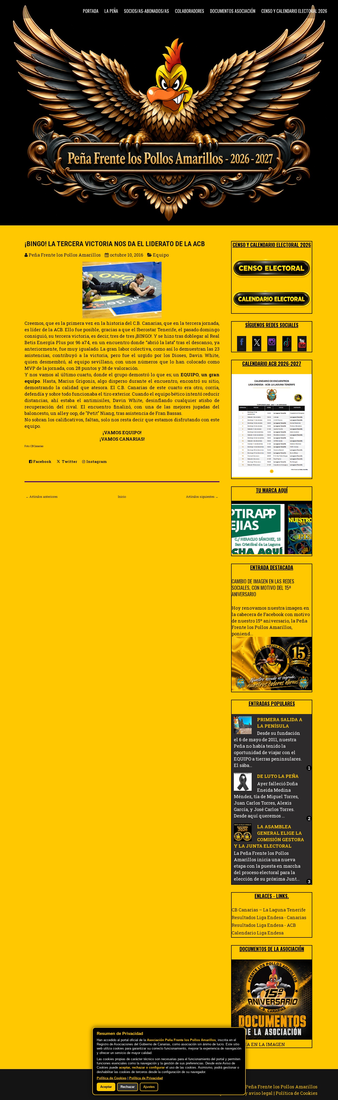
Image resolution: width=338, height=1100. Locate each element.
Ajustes (149, 1087)
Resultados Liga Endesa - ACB (264, 925)
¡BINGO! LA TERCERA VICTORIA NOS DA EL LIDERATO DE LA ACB (114, 244)
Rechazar (128, 1087)
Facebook (41, 461)
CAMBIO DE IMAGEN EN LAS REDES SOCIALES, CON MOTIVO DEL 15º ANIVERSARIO (263, 587)
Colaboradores (189, 11)
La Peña (111, 11)
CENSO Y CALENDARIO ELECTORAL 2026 (294, 11)
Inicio (122, 497)
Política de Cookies (296, 1093)
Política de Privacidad (146, 1078)
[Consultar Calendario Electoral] (272, 300)
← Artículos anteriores (42, 497)
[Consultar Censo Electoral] (272, 268)
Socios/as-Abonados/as (146, 11)
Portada (90, 11)
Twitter (69, 461)
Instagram (96, 461)
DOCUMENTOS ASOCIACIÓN (232, 11)
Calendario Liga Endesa (258, 933)
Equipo (161, 255)
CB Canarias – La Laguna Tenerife (269, 910)
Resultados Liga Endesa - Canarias (269, 917)
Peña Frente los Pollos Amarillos (281, 1087)
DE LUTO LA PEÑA (278, 776)
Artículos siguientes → (202, 497)
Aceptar (106, 1087)
